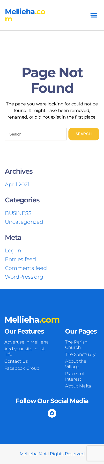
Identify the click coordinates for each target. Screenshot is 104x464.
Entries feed (20, 259)
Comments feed (26, 268)
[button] (93, 15)
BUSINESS (18, 213)
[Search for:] (35, 135)
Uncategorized (24, 222)
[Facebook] (52, 413)
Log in (13, 250)
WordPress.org (24, 277)
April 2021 (17, 184)
